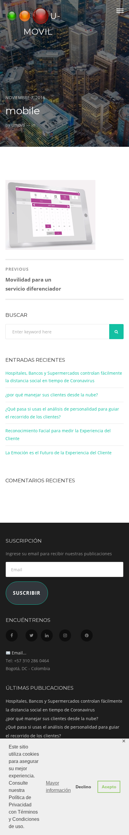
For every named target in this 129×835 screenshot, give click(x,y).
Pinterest (90, 633)
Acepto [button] (109, 786)
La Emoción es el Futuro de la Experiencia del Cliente (58, 452)
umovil (18, 125)
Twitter (33, 633)
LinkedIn (49, 633)
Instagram (69, 633)
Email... (18, 653)
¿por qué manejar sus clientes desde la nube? (51, 395)
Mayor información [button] (58, 786)
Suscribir (26, 593)
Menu (120, 16)
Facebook (15, 633)
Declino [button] (83, 786)
